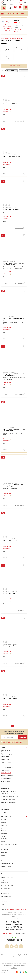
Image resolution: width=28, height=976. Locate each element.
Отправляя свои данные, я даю (12, 741)
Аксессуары (4, 764)
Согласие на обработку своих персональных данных (12, 741)
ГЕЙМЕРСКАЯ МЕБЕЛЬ (7, 775)
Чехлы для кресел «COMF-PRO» (10, 483)
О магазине (4, 852)
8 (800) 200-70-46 (14, 922)
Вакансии (3, 858)
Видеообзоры (4, 891)
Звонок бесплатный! (14, 924)
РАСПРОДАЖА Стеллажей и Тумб (9, 796)
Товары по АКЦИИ (6, 772)
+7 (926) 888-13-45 (14, 940)
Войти (25, 2)
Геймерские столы (6, 778)
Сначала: (3, 70)
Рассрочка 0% (4, 882)
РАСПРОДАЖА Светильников (8, 802)
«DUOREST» (4, 839)
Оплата (5, 2)
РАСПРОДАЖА (5, 788)
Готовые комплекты (6, 770)
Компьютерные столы (7, 784)
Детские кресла (5, 759)
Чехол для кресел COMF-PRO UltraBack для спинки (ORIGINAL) (13, 263)
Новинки (3, 807)
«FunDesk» (4, 833)
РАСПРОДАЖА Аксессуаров (8, 799)
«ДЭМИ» (3, 828)
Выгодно (3, 812)
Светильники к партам (7, 767)
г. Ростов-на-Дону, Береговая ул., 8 (16, 909)
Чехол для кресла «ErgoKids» (11, 209)
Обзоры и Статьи (5, 893)
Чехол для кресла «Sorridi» (10, 540)
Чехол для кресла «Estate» (10, 646)
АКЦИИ (3, 904)
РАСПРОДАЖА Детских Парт (8, 791)
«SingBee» (3, 830)
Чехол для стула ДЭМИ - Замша (11, 156)
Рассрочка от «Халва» (7, 885)
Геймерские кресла (6, 781)
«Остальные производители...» (9, 844)
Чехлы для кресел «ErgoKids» (10, 207)
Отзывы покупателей (6, 896)
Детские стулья (5, 756)
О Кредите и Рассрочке (7, 877)
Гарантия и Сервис (8, 4)
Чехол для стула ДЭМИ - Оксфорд (12, 104)
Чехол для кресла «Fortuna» (10, 593)
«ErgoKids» (4, 820)
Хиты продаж (5, 810)
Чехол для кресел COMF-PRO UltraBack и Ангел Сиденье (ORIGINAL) (14, 374)
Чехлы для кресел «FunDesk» (10, 539)
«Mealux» (3, 822)
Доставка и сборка (6, 866)
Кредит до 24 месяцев (7, 880)
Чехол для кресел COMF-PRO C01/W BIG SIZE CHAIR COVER (14, 430)
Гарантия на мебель (6, 888)
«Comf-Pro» (4, 825)
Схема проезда (14, 918)
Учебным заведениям (7, 863)
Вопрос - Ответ (5, 899)
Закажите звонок (7, 933)
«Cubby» (3, 836)
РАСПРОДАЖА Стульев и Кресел (9, 794)
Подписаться (22, 737)
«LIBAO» (3, 841)
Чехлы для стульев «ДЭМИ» (9, 102)
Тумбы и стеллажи (6, 762)
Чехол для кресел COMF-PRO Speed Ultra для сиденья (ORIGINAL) (14, 319)
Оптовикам (4, 861)
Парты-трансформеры (7, 754)
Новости (3, 855)
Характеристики (19, 121)
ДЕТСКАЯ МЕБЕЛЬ (6, 751)
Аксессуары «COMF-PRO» (9, 261)
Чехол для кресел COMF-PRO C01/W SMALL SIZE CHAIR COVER (13, 485)
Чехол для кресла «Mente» (10, 698)
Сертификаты (4, 901)
